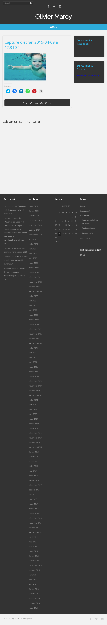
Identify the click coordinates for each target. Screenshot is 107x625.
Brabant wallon (88, 233)
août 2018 (33, 461)
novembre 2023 (35, 225)
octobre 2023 (34, 230)
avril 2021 (33, 362)
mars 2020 (33, 419)
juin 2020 (32, 405)
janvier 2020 (34, 428)
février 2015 (34, 589)
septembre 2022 (35, 291)
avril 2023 (33, 258)
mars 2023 (33, 263)
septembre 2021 (35, 343)
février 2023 (34, 268)
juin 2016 (32, 537)
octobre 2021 (34, 339)
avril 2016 (33, 547)
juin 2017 (32, 495)
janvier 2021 (34, 376)
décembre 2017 (35, 485)
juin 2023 (32, 249)
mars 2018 (33, 476)
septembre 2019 (35, 447)
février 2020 (34, 424)
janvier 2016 (34, 561)
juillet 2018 (33, 466)
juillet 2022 (33, 296)
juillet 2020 (33, 400)
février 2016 (34, 556)
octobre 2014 (34, 603)
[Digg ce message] (36, 103)
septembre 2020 (35, 395)
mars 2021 (33, 367)
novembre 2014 (35, 598)
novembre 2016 (35, 523)
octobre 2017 (34, 490)
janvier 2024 (34, 216)
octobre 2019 (34, 443)
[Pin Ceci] (50, 103)
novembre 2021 (35, 334)
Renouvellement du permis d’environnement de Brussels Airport (14, 272)
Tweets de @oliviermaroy (88, 75)
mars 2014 (33, 608)
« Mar (56, 242)
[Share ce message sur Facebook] (23, 103)
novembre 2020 (35, 386)
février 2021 (34, 372)
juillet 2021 (33, 348)
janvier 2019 (34, 457)
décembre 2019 (35, 433)
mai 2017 (33, 499)
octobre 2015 (34, 570)
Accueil (83, 206)
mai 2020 (33, 409)
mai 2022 (33, 306)
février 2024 (34, 211)
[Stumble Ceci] (41, 103)
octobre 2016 (34, 528)
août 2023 (33, 239)
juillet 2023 (33, 244)
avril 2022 (33, 310)
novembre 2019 (35, 438)
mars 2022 (33, 315)
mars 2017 (33, 504)
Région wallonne (88, 228)
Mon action (84, 216)
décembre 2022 (35, 277)
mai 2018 (33, 471)
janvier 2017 (34, 513)
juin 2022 (32, 301)
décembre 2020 (35, 381)
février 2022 (34, 320)
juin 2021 (32, 353)
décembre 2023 (35, 220)
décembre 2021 (35, 329)
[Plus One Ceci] (46, 103)
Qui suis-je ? (85, 211)
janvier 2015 (34, 594)
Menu (54, 27)
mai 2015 (33, 580)
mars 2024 (33, 206)
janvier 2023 (34, 272)
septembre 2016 (35, 532)
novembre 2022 (35, 282)
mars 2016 (33, 551)
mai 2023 (33, 254)
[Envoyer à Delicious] (31, 103)
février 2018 (34, 480)
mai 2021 (33, 357)
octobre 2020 (34, 391)
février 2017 (34, 509)
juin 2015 (32, 575)
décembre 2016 (35, 518)
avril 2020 (33, 414)
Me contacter (85, 238)
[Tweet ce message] (26, 103)
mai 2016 (33, 542)
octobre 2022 (34, 287)
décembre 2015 (35, 565)
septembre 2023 (35, 235)
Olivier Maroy (53, 16)
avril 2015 (33, 584)
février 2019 (34, 452)
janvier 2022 (34, 324)
